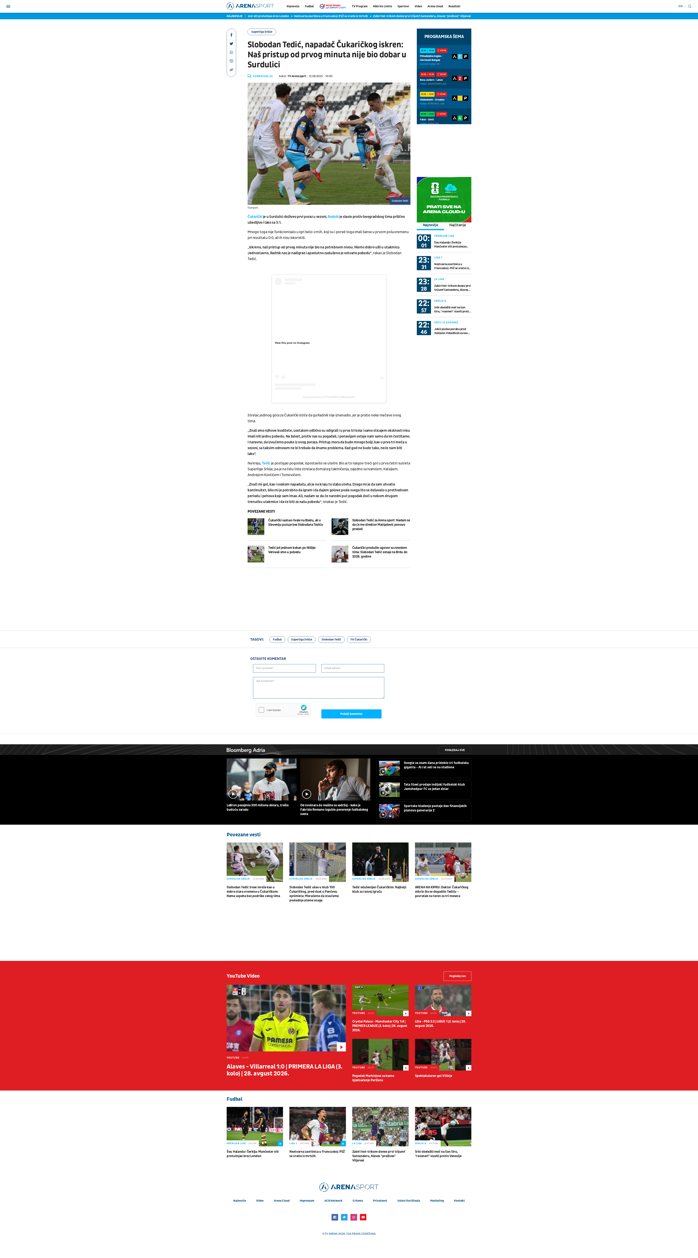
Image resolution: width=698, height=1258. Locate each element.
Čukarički (255, 217)
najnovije (239, 1201)
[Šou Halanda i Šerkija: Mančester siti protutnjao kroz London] (255, 1126)
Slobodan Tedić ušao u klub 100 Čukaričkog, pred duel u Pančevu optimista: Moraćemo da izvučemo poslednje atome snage (314, 893)
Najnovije (293, 6)
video (260, 1201)
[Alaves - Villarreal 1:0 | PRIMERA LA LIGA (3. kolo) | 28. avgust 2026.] (286, 1018)
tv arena (331, 1234)
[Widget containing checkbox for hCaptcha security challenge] (283, 710)
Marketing (437, 1201)
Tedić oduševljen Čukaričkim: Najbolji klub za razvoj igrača (379, 889)
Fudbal (309, 6)
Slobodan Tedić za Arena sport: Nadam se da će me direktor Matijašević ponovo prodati (381, 524)
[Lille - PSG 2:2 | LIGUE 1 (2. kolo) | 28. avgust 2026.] (443, 1000)
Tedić (266, 463)
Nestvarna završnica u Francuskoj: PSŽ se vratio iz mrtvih (289, 16)
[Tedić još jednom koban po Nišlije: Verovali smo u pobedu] (256, 554)
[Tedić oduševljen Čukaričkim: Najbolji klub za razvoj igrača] (380, 862)
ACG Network (333, 1201)
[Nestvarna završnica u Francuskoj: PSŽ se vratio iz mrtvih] (317, 1126)
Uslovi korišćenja (408, 1201)
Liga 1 (438, 257)
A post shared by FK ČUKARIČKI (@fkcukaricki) (329, 397)
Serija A (440, 300)
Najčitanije (457, 225)
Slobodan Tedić (331, 639)
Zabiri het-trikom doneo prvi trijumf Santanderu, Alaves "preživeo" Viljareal (380, 16)
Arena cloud (435, 6)
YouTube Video (243, 976)
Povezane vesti (261, 511)
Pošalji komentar (351, 714)
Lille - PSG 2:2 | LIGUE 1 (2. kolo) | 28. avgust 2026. (440, 1023)
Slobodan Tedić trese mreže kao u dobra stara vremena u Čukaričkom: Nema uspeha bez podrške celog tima (253, 891)
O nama (358, 1201)
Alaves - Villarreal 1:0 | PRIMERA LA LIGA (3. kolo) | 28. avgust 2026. (284, 1070)
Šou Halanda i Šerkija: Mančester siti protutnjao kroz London (450, 245)
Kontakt (459, 1201)
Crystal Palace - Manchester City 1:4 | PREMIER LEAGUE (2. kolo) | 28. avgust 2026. (379, 1025)
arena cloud (282, 1201)
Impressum (307, 1201)
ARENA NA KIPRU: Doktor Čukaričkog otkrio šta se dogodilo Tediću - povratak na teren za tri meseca (441, 891)
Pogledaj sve (455, 750)
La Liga (439, 279)
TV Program (360, 6)
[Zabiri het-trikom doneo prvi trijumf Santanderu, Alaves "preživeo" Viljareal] (380, 1126)
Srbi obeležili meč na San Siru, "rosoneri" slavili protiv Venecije (452, 309)
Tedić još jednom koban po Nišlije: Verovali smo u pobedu (292, 550)
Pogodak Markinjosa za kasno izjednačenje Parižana (373, 1078)
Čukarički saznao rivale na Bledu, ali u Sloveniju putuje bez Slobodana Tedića (295, 522)
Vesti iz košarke (446, 322)
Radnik (333, 217)
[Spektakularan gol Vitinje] (443, 1055)
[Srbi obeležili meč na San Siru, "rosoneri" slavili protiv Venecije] (443, 1126)
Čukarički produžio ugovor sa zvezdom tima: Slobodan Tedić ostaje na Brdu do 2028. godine (379, 552)
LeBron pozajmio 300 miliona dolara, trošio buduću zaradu (257, 807)
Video (418, 6)
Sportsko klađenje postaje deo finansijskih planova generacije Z (435, 808)
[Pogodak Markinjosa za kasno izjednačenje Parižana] (380, 1055)
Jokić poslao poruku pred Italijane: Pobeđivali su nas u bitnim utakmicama (452, 331)
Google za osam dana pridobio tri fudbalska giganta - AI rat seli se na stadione (436, 765)
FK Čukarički (359, 639)
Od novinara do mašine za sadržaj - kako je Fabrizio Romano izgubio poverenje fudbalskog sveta (334, 809)
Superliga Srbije (261, 32)
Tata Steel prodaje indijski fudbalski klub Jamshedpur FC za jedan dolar (434, 786)
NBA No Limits (382, 6)
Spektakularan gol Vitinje (433, 1076)
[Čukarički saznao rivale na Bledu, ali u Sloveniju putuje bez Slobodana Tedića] (256, 526)
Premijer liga (444, 235)
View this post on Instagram (292, 342)
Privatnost (380, 1201)
